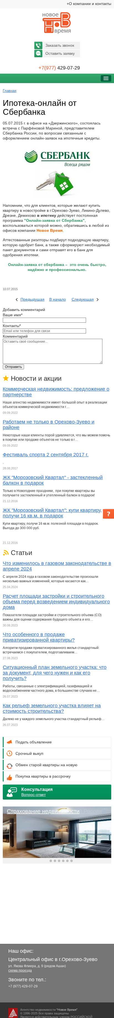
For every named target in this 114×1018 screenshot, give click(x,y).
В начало (57, 299)
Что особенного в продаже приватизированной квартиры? (39, 637)
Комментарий (15, 336)
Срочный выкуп (29, 753)
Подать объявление (33, 742)
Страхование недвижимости (43, 811)
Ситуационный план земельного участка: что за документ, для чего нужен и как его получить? (55, 672)
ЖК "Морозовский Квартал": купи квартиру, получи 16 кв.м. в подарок (52, 513)
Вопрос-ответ (33, 794)
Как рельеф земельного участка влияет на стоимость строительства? (52, 708)
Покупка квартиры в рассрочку (43, 776)
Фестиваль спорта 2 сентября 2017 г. (46, 454)
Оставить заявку (60, 53)
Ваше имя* (12, 315)
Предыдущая (32, 299)
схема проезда (20, 970)
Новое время (57, 23)
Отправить (13, 367)
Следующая (83, 299)
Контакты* (12, 325)
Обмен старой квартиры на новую (46, 765)
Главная (9, 91)
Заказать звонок (59, 45)
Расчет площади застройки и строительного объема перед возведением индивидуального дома (56, 601)
